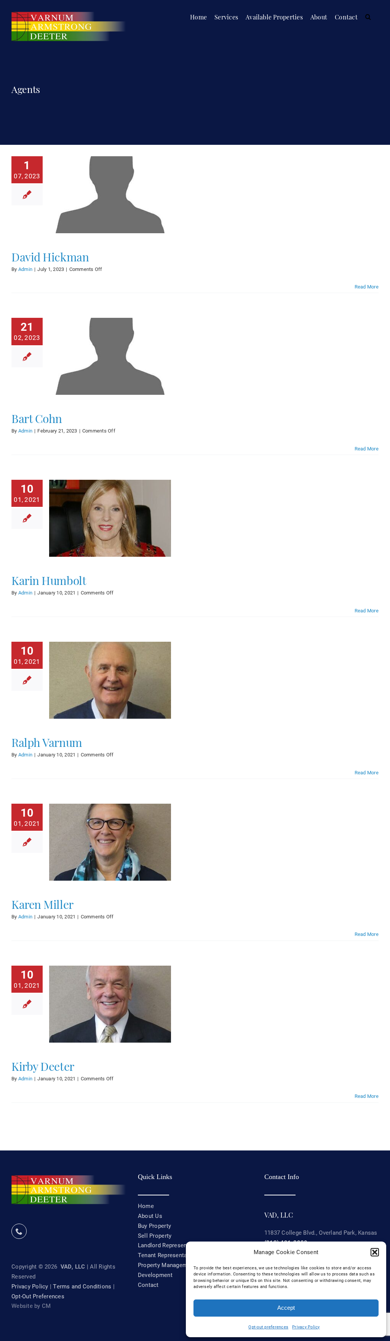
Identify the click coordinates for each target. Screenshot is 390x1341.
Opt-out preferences (268, 1327)
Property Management (167, 1265)
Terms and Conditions (82, 1286)
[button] (375, 1252)
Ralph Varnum (46, 742)
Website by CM (31, 1305)
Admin (25, 269)
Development (155, 1275)
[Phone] (19, 1231)
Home (146, 1206)
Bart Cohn (36, 418)
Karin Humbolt (48, 580)
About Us (150, 1215)
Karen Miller (42, 904)
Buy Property (154, 1225)
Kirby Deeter (42, 1065)
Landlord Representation (170, 1245)
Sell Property (154, 1235)
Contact (148, 1284)
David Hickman (50, 256)
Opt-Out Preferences (37, 1296)
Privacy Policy (306, 1327)
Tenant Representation (167, 1255)
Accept (286, 1307)
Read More (367, 286)
